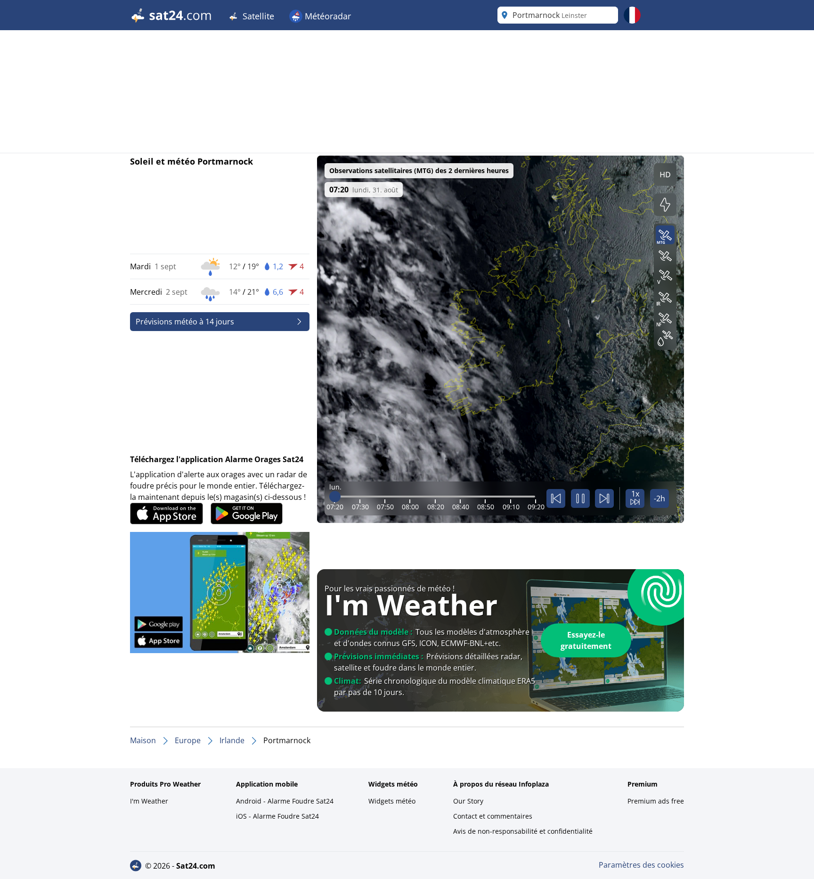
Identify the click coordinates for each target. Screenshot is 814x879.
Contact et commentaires (492, 816)
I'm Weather (149, 800)
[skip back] (555, 498)
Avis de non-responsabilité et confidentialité (523, 831)
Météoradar (326, 16)
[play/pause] (580, 498)
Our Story (468, 800)
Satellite (257, 16)
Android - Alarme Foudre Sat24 (285, 800)
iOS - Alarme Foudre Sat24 (277, 816)
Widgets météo (391, 800)
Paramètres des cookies (641, 865)
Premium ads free (655, 800)
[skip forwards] (604, 498)
